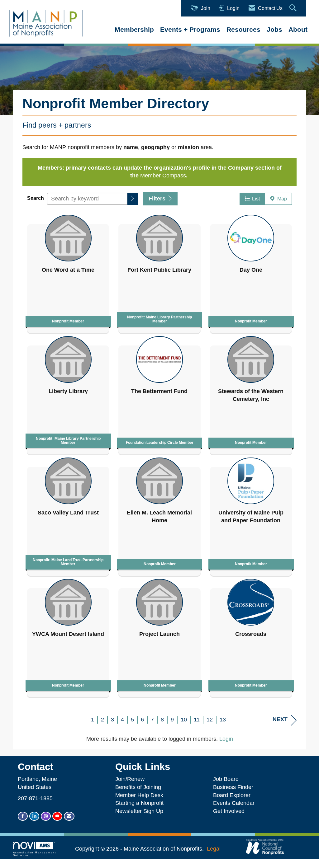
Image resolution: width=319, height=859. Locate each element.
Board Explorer (231, 795)
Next (280, 719)
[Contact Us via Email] (69, 816)
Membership (134, 29)
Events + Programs (190, 29)
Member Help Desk (139, 795)
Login (226, 739)
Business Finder (234, 787)
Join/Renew (130, 779)
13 (223, 719)
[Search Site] (293, 8)
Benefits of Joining (138, 787)
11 (197, 719)
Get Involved (229, 811)
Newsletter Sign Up (139, 811)
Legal (214, 849)
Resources (243, 29)
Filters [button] (158, 198)
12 (210, 719)
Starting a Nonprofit (139, 803)
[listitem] (68, 272)
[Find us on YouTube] (57, 816)
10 (184, 719)
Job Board (227, 779)
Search (35, 198)
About (297, 29)
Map (281, 198)
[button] (132, 199)
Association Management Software (34, 854)
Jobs (274, 29)
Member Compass (163, 175)
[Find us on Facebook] (23, 816)
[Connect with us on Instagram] (46, 816)
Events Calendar (234, 803)
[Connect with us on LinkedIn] (34, 816)
